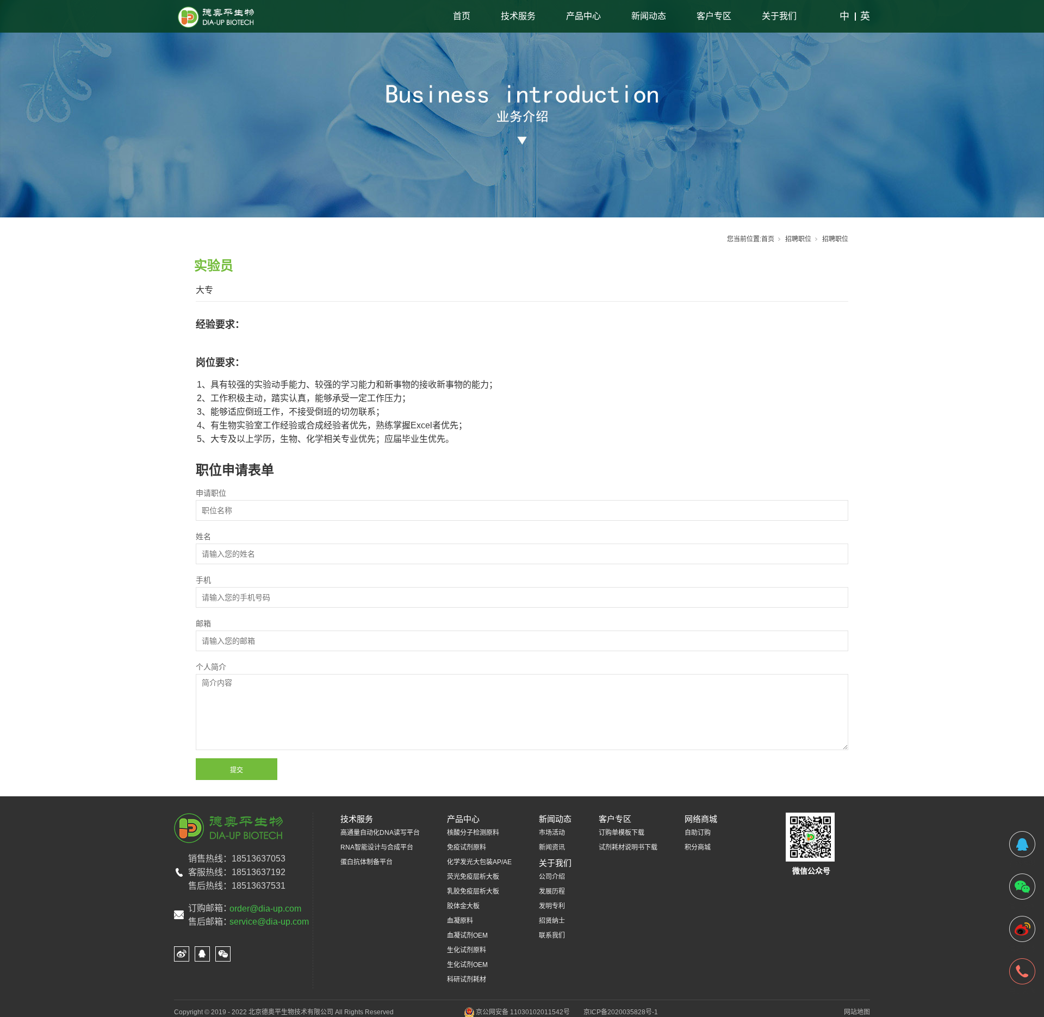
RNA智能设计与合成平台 (376, 847)
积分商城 (698, 847)
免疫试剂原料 (466, 847)
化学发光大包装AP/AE (479, 862)
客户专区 (714, 16)
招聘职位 (798, 239)
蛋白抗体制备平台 (366, 862)
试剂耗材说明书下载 (628, 847)
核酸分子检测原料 (473, 833)
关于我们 (779, 16)
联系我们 (552, 935)
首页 (461, 16)
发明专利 (552, 906)
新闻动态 (648, 16)
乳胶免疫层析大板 (473, 891)
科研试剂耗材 (466, 979)
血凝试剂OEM (467, 935)
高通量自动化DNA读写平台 (380, 833)
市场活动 (552, 833)
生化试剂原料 (466, 950)
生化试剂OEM (467, 965)
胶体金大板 (463, 906)
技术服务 (518, 16)
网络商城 (701, 818)
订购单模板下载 (621, 833)
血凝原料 (460, 921)
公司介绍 (552, 877)
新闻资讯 (552, 847)
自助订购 (698, 833)
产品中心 (583, 16)
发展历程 (552, 891)
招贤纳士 (552, 921)
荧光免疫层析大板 (473, 877)
